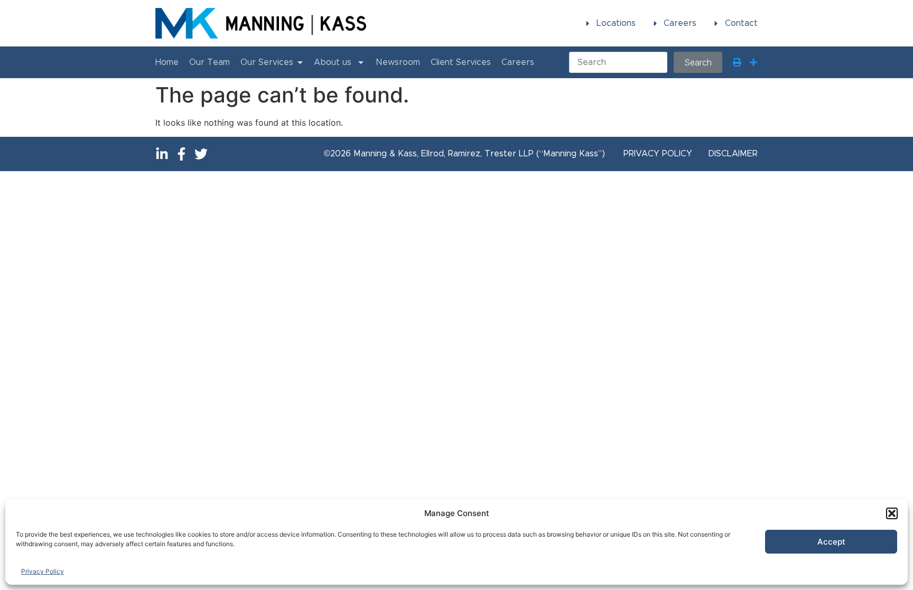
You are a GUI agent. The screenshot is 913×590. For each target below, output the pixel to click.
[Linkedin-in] (162, 154)
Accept (831, 542)
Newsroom (398, 62)
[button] (892, 513)
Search (698, 62)
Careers (517, 62)
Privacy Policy (42, 571)
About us (332, 62)
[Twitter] (201, 154)
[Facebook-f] (181, 154)
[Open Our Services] (300, 62)
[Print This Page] (737, 62)
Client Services (461, 62)
